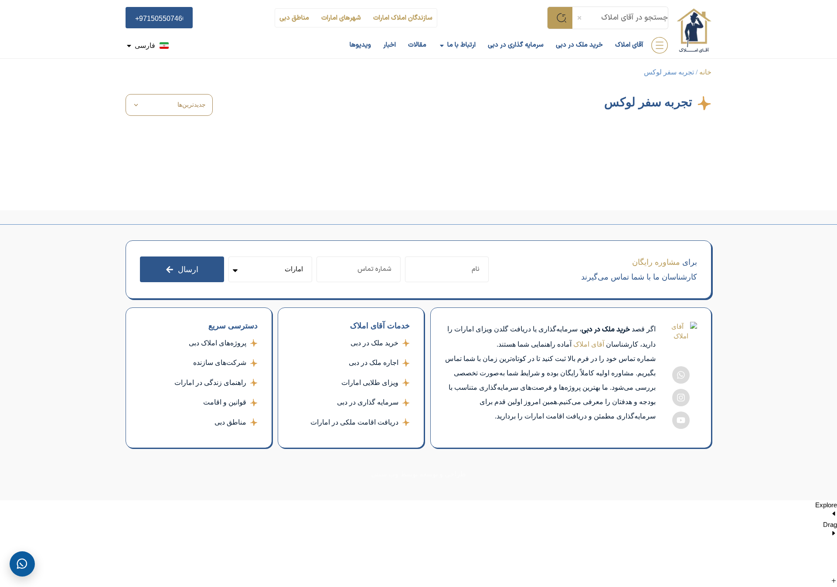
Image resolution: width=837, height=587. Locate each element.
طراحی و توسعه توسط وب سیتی (418, 474)
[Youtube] (681, 420)
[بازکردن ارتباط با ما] (442, 45)
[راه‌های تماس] (22, 564)
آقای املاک (588, 344)
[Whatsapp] (681, 375)
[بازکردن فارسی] (129, 45)
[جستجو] (559, 18)
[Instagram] (681, 397)
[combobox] (620, 18)
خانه (705, 72)
